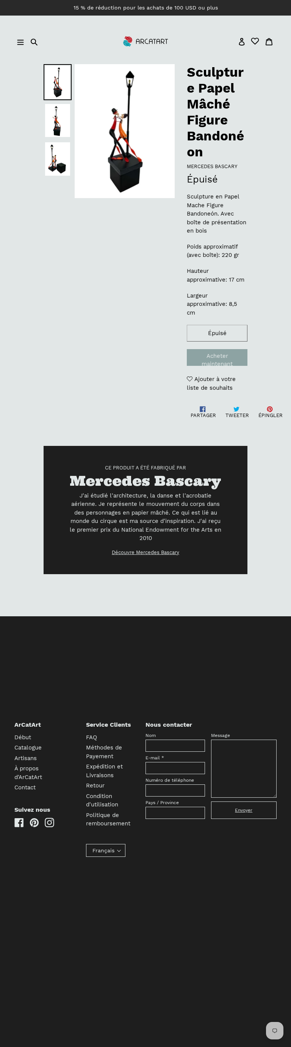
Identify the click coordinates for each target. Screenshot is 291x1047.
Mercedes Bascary (212, 166)
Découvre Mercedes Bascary (145, 552)
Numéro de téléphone (170, 780)
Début (22, 737)
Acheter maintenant (217, 359)
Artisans (25, 758)
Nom (151, 735)
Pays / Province (162, 802)
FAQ (91, 737)
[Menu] (21, 41)
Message (220, 735)
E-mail (155, 758)
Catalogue (28, 747)
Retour (95, 785)
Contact (25, 787)
